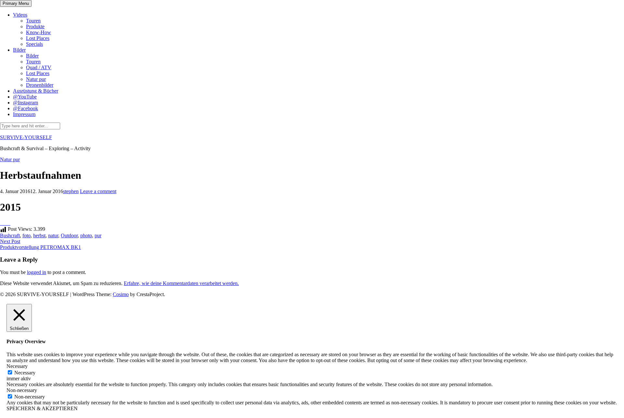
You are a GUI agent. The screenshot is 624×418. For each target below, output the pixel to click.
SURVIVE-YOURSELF (26, 137)
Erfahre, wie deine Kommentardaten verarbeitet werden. (181, 283)
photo (86, 235)
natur (53, 235)
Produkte (35, 26)
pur (98, 235)
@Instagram (25, 102)
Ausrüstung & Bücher (35, 91)
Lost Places (37, 38)
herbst (39, 235)
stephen (71, 191)
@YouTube (25, 96)
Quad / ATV (38, 67)
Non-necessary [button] (21, 390)
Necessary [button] (17, 366)
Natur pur (36, 79)
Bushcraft (10, 235)
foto (26, 235)
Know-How (38, 32)
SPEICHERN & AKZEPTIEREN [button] (42, 408)
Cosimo (121, 294)
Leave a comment (98, 191)
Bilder (19, 50)
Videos (20, 15)
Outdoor (69, 235)
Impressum (24, 114)
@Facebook (25, 108)
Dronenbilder (39, 85)
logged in (36, 272)
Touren (33, 20)
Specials (34, 44)
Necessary (24, 372)
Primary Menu (16, 3)
